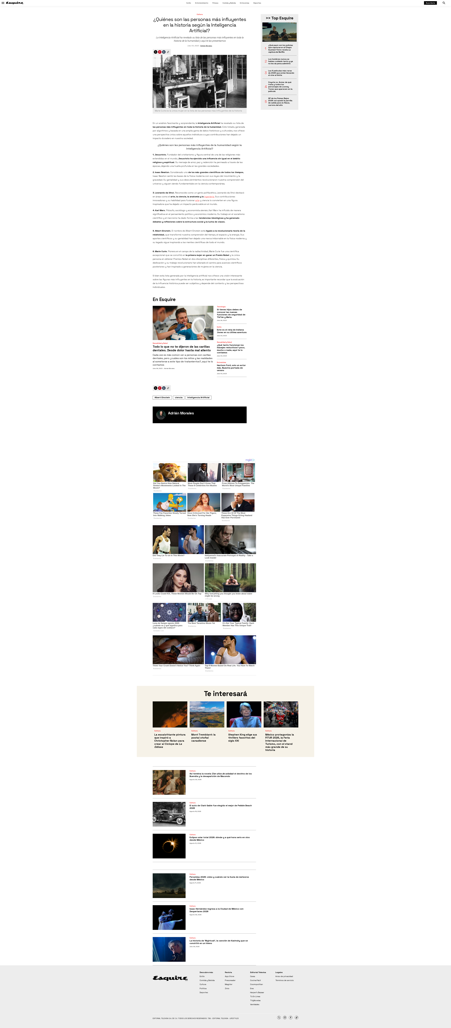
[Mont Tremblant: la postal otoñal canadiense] (207, 714)
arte (197, 200)
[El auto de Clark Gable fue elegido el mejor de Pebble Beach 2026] (169, 814)
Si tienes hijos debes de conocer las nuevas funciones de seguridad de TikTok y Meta (231, 313)
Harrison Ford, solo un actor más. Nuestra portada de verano (231, 368)
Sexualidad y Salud (160, 343)
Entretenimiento (201, 3)
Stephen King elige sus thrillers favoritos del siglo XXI (242, 737)
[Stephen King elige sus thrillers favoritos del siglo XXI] (244, 714)
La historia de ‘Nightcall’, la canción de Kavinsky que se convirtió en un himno (219, 942)
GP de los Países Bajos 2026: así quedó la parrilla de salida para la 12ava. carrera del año (280, 101)
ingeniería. (209, 196)
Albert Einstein (162, 397)
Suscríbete (430, 3)
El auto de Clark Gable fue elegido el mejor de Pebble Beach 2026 (221, 806)
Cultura (200, 14)
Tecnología (221, 307)
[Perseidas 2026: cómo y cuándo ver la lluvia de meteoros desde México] (169, 885)
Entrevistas (244, 3)
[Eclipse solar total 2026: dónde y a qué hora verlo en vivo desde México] (169, 846)
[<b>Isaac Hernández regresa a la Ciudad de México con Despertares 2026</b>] (169, 917)
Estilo (189, 3)
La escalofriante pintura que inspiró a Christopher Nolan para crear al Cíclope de (170, 741)
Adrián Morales (206, 46)
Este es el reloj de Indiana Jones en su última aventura (232, 331)
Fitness (215, 3)
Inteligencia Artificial (198, 397)
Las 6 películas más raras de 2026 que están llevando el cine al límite (281, 73)
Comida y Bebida (229, 3)
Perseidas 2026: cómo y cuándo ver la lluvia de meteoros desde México (219, 878)
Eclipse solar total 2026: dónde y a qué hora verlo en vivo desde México (220, 838)
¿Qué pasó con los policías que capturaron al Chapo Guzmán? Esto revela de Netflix (280, 48)
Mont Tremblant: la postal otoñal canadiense (203, 737)
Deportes (257, 3)
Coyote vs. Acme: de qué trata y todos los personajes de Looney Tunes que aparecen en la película (280, 86)
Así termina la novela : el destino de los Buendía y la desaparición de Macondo (221, 775)
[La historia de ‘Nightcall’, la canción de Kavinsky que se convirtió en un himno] (169, 949)
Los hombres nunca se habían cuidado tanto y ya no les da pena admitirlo (280, 61)
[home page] (14, 3)
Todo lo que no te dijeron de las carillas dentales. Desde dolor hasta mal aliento (182, 348)
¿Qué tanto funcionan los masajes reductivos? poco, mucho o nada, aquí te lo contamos (231, 349)
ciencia (179, 397)
